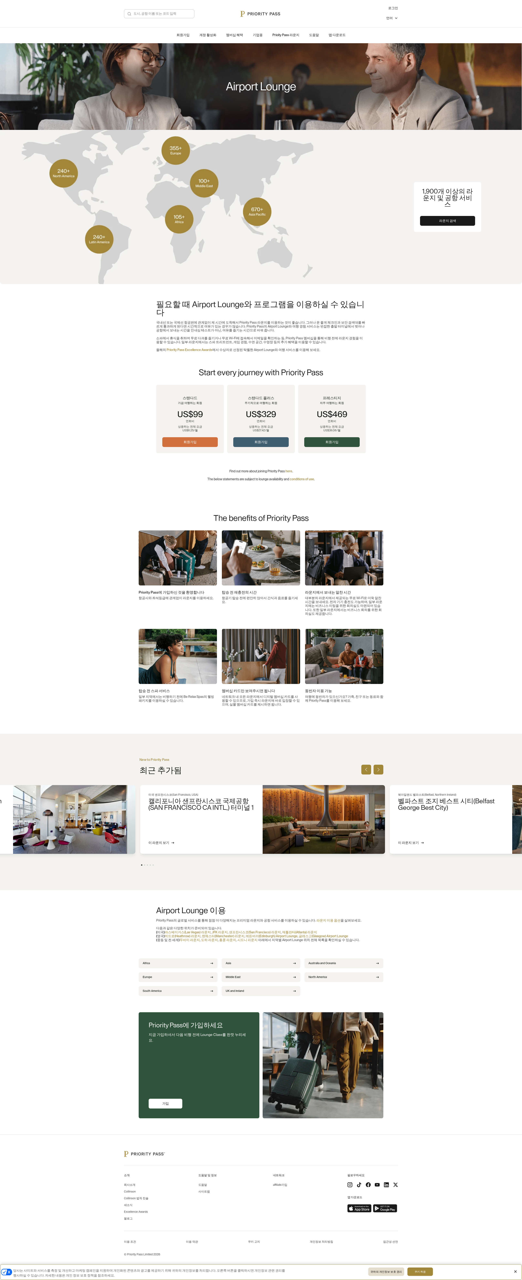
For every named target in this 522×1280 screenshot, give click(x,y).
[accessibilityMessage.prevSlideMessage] (366, 769)
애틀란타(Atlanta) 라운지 (299, 932)
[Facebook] (368, 1184)
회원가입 (190, 442)
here (288, 471)
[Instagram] (349, 1184)
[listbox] (392, 18)
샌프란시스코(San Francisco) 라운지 (255, 932)
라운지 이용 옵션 (328, 920)
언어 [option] (389, 18)
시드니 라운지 (247, 940)
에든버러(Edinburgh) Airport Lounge (271, 936)
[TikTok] (359, 1184)
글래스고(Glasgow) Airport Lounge (323, 936)
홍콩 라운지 (227, 940)
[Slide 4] (150, 865)
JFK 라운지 (220, 932)
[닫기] (515, 1271)
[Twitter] (395, 1184)
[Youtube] (377, 1184)
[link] (359, 1208)
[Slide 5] (153, 865)
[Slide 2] (144, 865)
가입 (165, 1103)
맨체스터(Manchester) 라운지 (223, 936)
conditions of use (302, 479)
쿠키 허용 (420, 1271)
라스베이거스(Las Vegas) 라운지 (188, 932)
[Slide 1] (141, 865)
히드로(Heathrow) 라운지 (183, 936)
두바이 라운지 (190, 940)
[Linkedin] (386, 1184)
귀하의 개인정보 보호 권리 (386, 1271)
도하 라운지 (209, 940)
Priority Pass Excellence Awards (189, 350)
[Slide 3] (147, 865)
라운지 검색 (447, 220)
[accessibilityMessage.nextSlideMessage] (378, 769)
